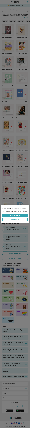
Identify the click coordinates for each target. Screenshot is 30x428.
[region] (15, 214)
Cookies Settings (15, 219)
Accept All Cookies (15, 215)
